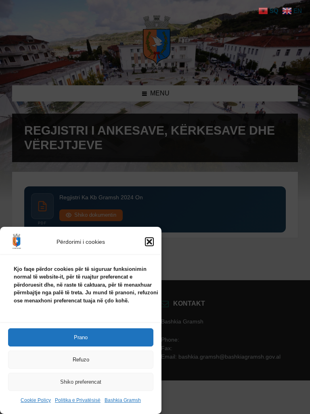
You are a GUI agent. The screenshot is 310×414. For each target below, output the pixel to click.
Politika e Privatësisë (78, 400)
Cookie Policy (36, 400)
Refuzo (81, 360)
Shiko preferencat (80, 382)
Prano (81, 337)
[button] (149, 242)
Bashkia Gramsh (123, 400)
